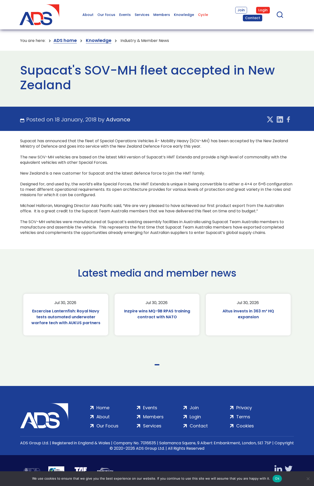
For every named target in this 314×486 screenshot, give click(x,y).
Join (241, 10)
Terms (243, 417)
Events (125, 14)
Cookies (245, 426)
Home (102, 408)
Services (142, 14)
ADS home (65, 40)
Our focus (106, 14)
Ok (277, 478)
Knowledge (184, 14)
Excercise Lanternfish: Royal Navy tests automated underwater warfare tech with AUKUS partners (65, 317)
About (87, 14)
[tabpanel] (65, 314)
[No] (307, 478)
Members (161, 14)
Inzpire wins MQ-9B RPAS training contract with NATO (157, 314)
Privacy (244, 408)
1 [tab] (157, 364)
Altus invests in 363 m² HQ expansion (248, 314)
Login (263, 10)
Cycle (203, 14)
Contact (252, 17)
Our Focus (107, 426)
